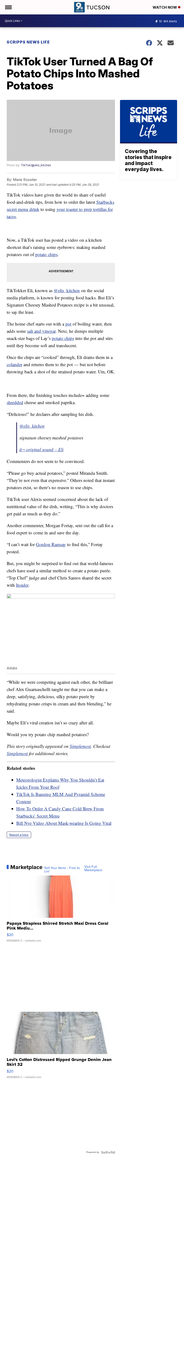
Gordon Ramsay (51, 544)
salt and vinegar (41, 331)
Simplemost (80, 746)
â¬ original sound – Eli (41, 449)
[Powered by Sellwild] (108, 1152)
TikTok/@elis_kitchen (36, 165)
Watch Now (165, 7)
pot (68, 324)
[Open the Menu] (8, 7)
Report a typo (19, 835)
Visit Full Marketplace (93, 868)
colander (14, 364)
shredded (15, 402)
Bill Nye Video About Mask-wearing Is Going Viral (63, 823)
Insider (22, 585)
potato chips (46, 254)
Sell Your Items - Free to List (62, 869)
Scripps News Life (28, 42)
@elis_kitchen (67, 290)
